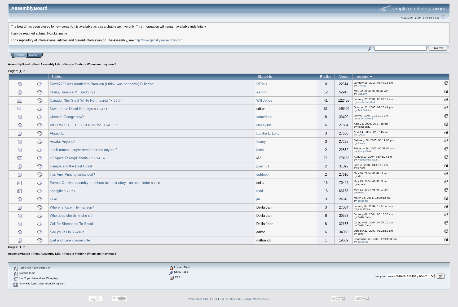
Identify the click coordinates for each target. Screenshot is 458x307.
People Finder (74, 64)
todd (259, 191)
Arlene (361, 192)
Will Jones (264, 100)
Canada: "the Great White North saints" (80, 100)
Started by (265, 76)
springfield (57, 191)
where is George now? (67, 117)
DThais (261, 84)
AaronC (262, 92)
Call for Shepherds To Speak (72, 224)
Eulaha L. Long (267, 133)
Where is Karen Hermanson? (72, 207)
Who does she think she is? (71, 216)
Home (20, 55)
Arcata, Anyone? (62, 142)
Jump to (380, 276)
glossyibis (264, 125)
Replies (325, 76)
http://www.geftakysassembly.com (158, 40)
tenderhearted (366, 102)
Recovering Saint (368, 159)
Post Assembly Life (47, 64)
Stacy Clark (364, 151)
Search (34, 55)
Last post (362, 77)
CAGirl (361, 134)
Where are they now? (101, 64)
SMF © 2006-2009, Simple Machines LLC (245, 298)
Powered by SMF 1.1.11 (202, 298)
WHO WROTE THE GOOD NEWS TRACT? (83, 125)
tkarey (261, 142)
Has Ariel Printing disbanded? (72, 174)
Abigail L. (57, 133)
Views (343, 76)
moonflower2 (365, 118)
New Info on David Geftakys (71, 109)
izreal (260, 150)
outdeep (262, 174)
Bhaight (362, 93)
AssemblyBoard (19, 64)
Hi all (54, 199)
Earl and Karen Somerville (70, 240)
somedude (264, 117)
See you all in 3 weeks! (68, 232)
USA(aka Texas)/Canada (69, 158)
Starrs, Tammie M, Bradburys (72, 92)
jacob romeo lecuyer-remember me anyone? (83, 150)
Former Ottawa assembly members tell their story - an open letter (100, 183)
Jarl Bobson (365, 110)
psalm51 (262, 166)
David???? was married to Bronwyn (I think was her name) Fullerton (101, 84)
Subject (56, 76)
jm (258, 199)
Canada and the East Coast (71, 166)
